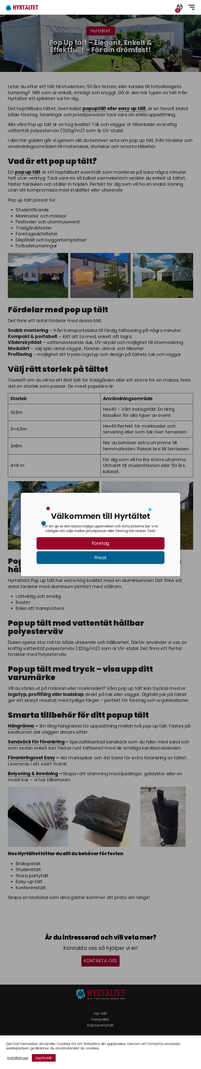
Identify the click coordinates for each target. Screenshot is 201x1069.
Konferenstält (31, 888)
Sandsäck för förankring (36, 742)
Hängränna (21, 726)
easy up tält (132, 109)
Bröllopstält (28, 864)
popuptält (94, 109)
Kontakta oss (100, 960)
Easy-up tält (29, 882)
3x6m (16, 446)
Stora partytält (32, 876)
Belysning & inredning (33, 774)
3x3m (16, 412)
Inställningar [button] (17, 1058)
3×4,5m (18, 429)
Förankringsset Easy (31, 758)
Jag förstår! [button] (44, 1058)
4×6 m (17, 465)
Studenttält (28, 870)
